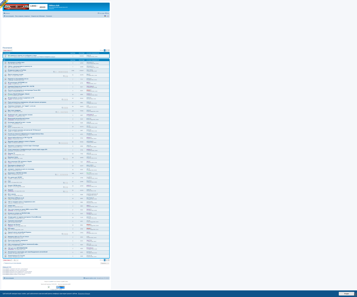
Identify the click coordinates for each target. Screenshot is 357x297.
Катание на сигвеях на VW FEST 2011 (19, 213)
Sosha (88, 110)
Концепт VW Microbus (14, 185)
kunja (9, 170)
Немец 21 (10, 103)
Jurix (88, 161)
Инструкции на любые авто (16, 62)
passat (88, 216)
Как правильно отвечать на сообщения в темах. (22, 55)
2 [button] (106, 50)
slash (88, 205)
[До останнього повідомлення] (90, 55)
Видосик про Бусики (14, 224)
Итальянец (89, 247)
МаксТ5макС (90, 197)
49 (59, 72)
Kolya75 (88, 181)
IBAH (88, 82)
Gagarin (10, 99)
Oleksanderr (89, 62)
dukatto (88, 97)
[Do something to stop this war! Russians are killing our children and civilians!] (4, 4)
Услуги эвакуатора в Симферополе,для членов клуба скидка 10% (27, 149)
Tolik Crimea (90, 86)
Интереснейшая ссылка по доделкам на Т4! (21, 98)
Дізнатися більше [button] (84, 293)
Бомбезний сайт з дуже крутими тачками (20, 114)
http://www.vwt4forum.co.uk (16, 198)
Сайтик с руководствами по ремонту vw (20, 66)
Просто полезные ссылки (15, 74)
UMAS (9, 174)
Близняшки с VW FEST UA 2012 (17, 173)
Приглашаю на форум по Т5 (16, 165)
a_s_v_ (9, 123)
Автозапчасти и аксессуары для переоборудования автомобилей (27, 252)
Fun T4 (9, 56)
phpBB (51, 281)
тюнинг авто (11, 205)
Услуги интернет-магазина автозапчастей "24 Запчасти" (24, 130)
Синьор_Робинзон (12, 135)
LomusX (10, 91)
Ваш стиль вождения (14, 110)
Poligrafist (10, 225)
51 (63, 72)
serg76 (9, 158)
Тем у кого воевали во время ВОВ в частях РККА (23, 209)
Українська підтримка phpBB (64, 284)
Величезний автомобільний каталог (18, 118)
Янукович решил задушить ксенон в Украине (21, 141)
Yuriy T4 (88, 240)
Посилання (7, 48)
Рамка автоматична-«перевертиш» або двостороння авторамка (27, 102)
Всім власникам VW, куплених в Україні (20, 161)
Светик (88, 209)
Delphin (9, 142)
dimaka (88, 90)
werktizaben (11, 116)
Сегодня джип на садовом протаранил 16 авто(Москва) (24, 217)
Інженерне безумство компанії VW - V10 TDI (21, 86)
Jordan (88, 122)
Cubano (88, 93)
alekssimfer (10, 150)
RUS (9, 241)
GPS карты (11, 228)
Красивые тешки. (13, 157)
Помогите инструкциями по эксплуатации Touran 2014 (24, 90)
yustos (88, 185)
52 (65, 72)
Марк (88, 74)
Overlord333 (11, 218)
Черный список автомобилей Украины (19, 232)
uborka (88, 153)
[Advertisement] (56, 32)
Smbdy (88, 55)
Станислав (10, 80)
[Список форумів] (26, 6)
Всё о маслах (12, 194)
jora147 (88, 118)
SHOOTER (10, 210)
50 (61, 72)
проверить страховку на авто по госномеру (21, 169)
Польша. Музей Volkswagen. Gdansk (18, 94)
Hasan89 (89, 133)
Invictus (88, 78)
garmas (10, 138)
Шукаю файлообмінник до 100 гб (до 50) (20, 137)
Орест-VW (89, 70)
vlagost (88, 145)
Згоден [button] (346, 293)
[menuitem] (7, 13)
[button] (109, 50)
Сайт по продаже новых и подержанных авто (21, 201)
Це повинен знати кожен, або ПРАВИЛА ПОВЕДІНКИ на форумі (40, 56)
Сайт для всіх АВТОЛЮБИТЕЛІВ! (17, 248)
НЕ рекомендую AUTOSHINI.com (17, 82)
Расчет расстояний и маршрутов (18, 240)
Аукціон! (10, 190)
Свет (9, 181)
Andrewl (10, 147)
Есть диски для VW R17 (15, 177)
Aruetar (9, 131)
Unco (88, 126)
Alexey (9, 111)
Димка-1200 (10, 166)
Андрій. (10, 199)
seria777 (10, 71)
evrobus (89, 149)
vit (87, 105)
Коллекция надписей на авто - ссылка (19, 122)
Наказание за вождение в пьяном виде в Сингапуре (23, 145)
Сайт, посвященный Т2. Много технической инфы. (23, 244)
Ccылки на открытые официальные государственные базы (26, 134)
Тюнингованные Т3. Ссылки (16, 255)
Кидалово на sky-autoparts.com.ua (18, 78)
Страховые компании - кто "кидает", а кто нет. (22, 106)
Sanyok (9, 107)
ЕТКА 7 (10, 126)
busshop (10, 206)
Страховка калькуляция (15, 221)
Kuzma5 (89, 213)
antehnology (89, 141)
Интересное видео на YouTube (17, 70)
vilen (88, 169)
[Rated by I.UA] (52, 287)
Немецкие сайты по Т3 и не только (18, 236)
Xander (88, 189)
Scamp (9, 83)
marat (9, 182)
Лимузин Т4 (11, 153)
